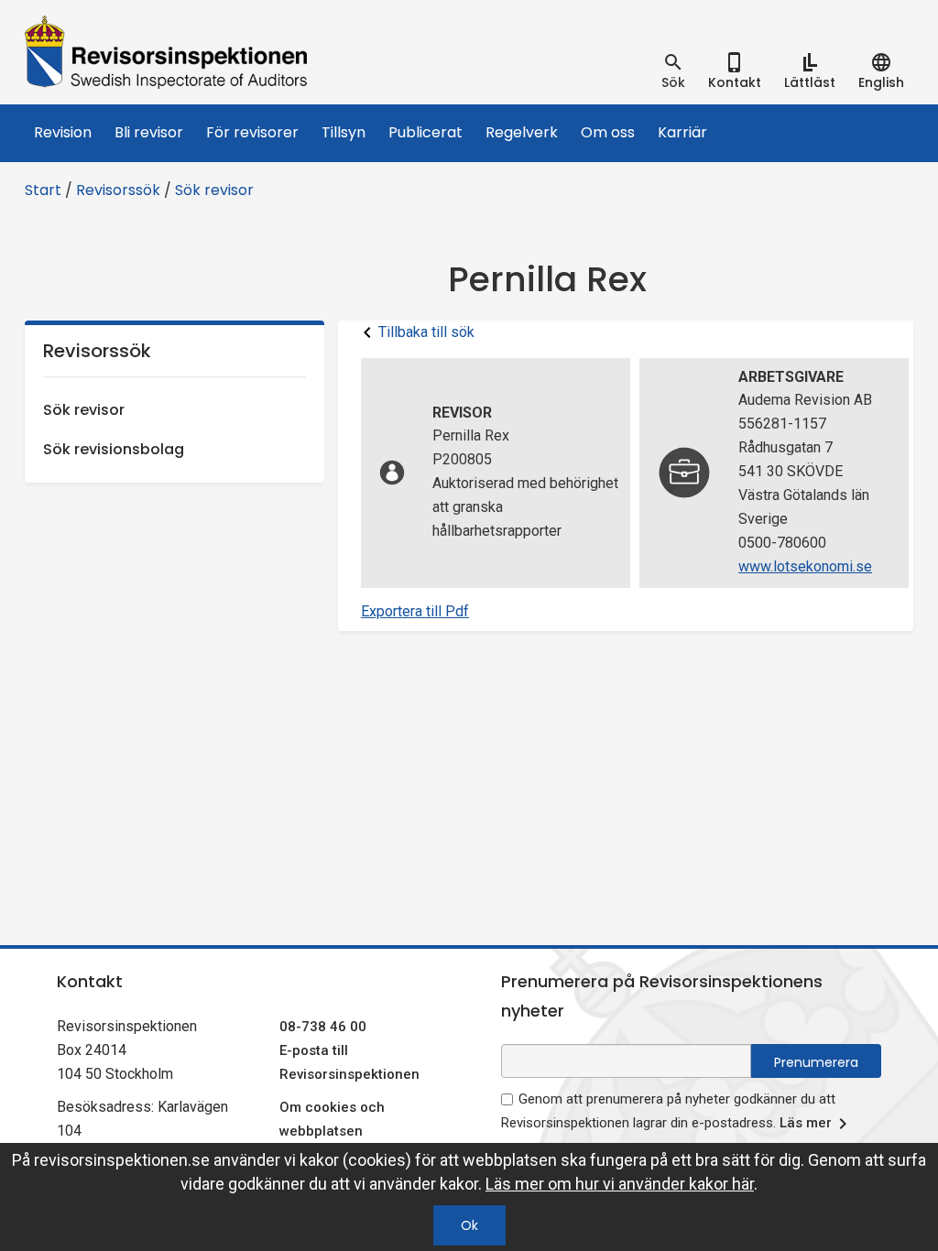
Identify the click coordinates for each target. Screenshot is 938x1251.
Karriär (682, 132)
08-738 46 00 (322, 1026)
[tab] (673, 71)
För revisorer (252, 132)
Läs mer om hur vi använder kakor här (619, 1183)
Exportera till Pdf (415, 611)
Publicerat (425, 132)
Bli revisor (149, 132)
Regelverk (521, 132)
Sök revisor (214, 190)
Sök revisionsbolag (113, 449)
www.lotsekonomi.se (805, 566)
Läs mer (806, 1123)
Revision (63, 132)
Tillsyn (343, 132)
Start (43, 190)
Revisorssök (118, 190)
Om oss (608, 132)
